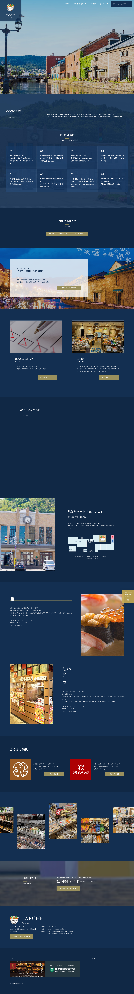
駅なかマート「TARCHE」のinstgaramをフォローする (66, 233)
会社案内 (93, 4)
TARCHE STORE (70, 288)
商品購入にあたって (80, 4)
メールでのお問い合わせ (20, 936)
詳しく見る (43, 377)
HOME (67, 4)
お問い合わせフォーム (67, 888)
